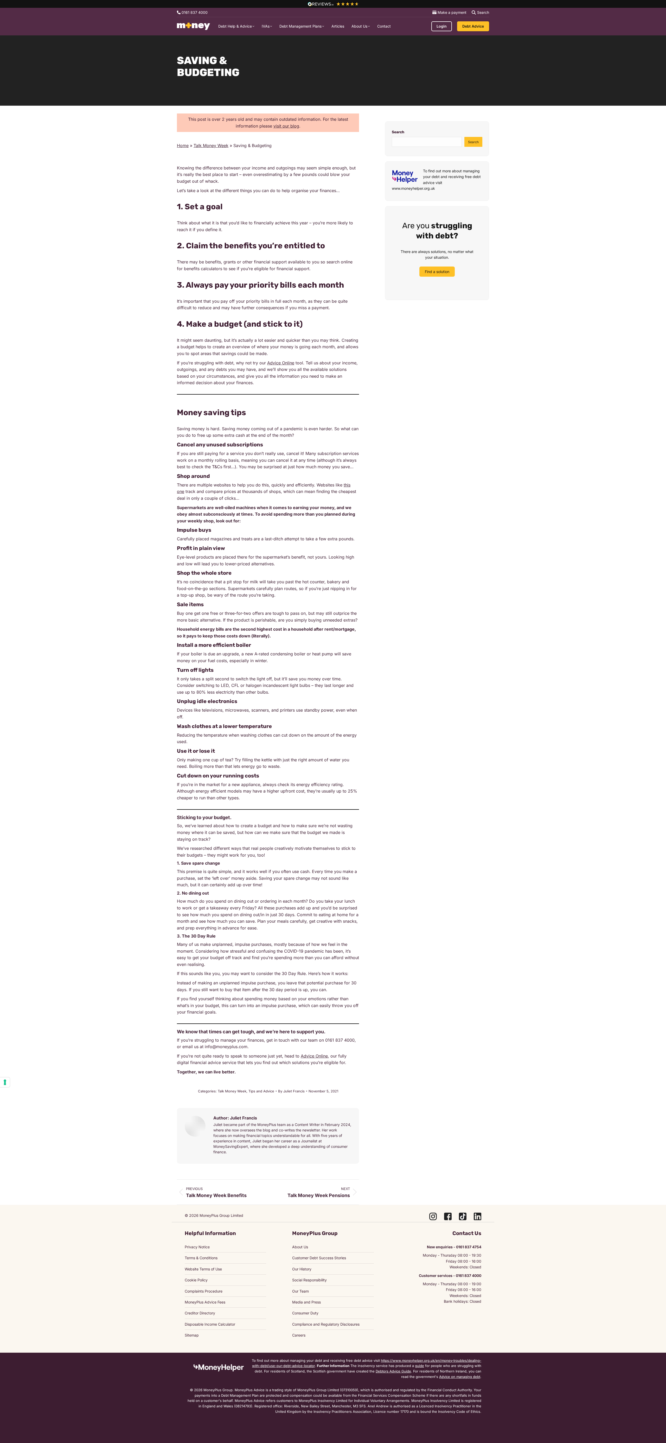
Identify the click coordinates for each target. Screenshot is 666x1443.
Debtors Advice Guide (393, 1371)
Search (398, 132)
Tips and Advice (261, 1091)
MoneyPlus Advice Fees (205, 1302)
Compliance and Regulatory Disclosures (326, 1324)
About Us (300, 1247)
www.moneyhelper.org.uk (413, 188)
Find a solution (437, 271)
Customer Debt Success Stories (319, 1258)
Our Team (300, 1291)
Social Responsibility (309, 1280)
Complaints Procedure (203, 1291)
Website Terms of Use (203, 1269)
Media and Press (306, 1302)
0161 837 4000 (194, 12)
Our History (301, 1269)
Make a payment (451, 12)
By (291, 1091)
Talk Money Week (211, 145)
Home (183, 145)
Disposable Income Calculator (210, 1324)
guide (419, 1366)
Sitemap (192, 1335)
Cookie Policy (196, 1280)
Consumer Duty (305, 1313)
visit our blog (286, 126)
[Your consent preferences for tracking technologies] (5, 1082)
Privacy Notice (197, 1247)
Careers (298, 1335)
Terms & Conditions (201, 1258)
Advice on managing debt (459, 1377)
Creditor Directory (200, 1313)
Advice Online (280, 362)
